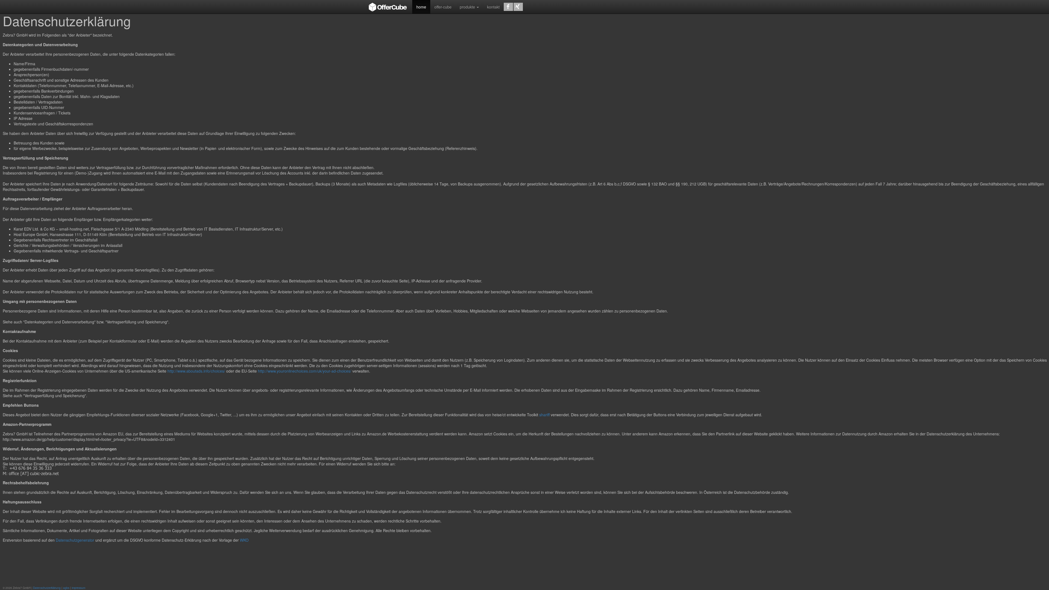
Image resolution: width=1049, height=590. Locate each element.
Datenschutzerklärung (47, 588)
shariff (544, 414)
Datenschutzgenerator (75, 540)
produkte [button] (468, 7)
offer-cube (443, 7)
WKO (244, 540)
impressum (78, 588)
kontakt (493, 7)
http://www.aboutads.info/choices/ (196, 371)
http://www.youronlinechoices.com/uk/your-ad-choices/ (305, 371)
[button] (508, 7)
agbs (66, 588)
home (421, 7)
